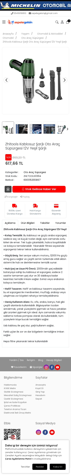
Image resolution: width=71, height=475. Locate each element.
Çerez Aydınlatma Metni (18, 458)
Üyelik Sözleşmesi (13, 398)
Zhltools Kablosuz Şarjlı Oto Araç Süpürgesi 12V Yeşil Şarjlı (35, 42)
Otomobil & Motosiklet (50, 34)
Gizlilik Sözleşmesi (13, 391)
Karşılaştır (12, 196)
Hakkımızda (10, 384)
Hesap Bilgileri (54, 360)
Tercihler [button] (25, 466)
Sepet (39, 398)
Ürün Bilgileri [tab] (28, 223)
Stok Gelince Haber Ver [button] (40, 189)
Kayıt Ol (39, 388)
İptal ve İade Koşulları (15, 402)
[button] (4, 22)
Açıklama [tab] (10, 223)
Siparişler (37, 367)
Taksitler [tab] (45, 223)
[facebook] (51, 367)
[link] (35, 5)
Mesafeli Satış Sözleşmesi (18, 395)
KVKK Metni (10, 388)
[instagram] (46, 367)
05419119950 (20, 13)
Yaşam (25, 34)
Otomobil (8, 38)
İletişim (31, 360)
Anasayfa (8, 34)
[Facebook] (45, 432)
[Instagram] (39, 432)
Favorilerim (20, 367)
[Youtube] (52, 432)
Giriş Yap (40, 391)
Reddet (40, 466)
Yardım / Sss (16, 360)
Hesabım (40, 395)
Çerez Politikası (12, 405)
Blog (41, 360)
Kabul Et (57, 466)
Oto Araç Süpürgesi (32, 38)
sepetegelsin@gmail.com (45, 13)
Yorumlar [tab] (60, 223)
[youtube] (57, 367)
